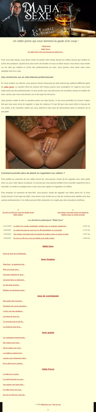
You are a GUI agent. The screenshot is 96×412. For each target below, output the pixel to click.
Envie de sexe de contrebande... (15, 253)
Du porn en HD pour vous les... (14, 395)
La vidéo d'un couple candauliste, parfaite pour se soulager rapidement (39, 226)
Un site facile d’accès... (11, 285)
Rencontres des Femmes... (13, 301)
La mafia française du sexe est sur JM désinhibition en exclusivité (37, 230)
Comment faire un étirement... (14, 280)
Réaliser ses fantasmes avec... (14, 290)
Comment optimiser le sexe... (14, 274)
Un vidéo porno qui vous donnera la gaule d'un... (46, 52)
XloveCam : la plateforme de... (14, 264)
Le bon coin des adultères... (13, 311)
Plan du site (57, 404)
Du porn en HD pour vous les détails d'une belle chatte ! (18, 213)
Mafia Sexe (46, 46)
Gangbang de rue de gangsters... (15, 306)
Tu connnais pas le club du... (13, 321)
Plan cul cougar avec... (11, 269)
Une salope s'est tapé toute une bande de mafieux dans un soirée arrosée (73, 213)
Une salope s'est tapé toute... (14, 384)
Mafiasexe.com (46, 404)
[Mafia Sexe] (48, 18)
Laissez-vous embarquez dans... (15, 358)
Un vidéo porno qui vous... (12, 390)
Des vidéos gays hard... (11, 343)
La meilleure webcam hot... (13, 353)
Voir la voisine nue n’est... (12, 348)
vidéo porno (9, 87)
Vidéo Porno (45, 49)
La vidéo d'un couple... (11, 374)
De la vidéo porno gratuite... (13, 363)
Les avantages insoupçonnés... (14, 337)
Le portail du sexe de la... (12, 327)
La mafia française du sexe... (13, 379)
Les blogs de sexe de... (11, 316)
